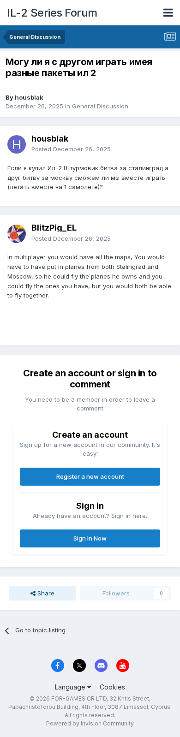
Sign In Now (90, 538)
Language (71, 687)
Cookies (112, 687)
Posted (71, 149)
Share (45, 593)
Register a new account (90, 476)
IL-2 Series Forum (52, 12)
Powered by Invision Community (90, 723)
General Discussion (100, 106)
